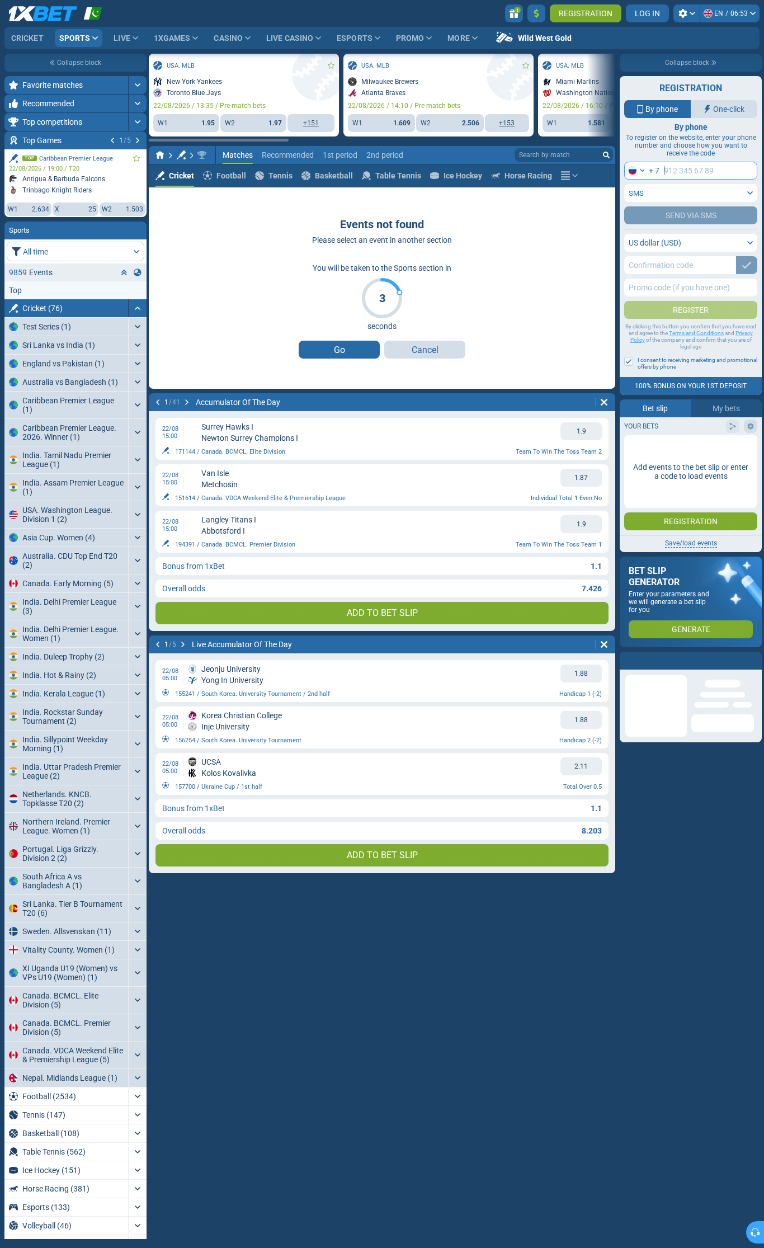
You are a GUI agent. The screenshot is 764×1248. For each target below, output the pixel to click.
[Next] (137, 140)
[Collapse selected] (124, 272)
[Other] (569, 175)
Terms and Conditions (696, 333)
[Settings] (686, 13)
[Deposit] (536, 13)
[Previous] (112, 140)
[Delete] (604, 402)
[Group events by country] (137, 272)
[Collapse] (137, 308)
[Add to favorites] (136, 158)
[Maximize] (137, 85)
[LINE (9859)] (160, 155)
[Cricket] (181, 155)
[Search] (606, 155)
